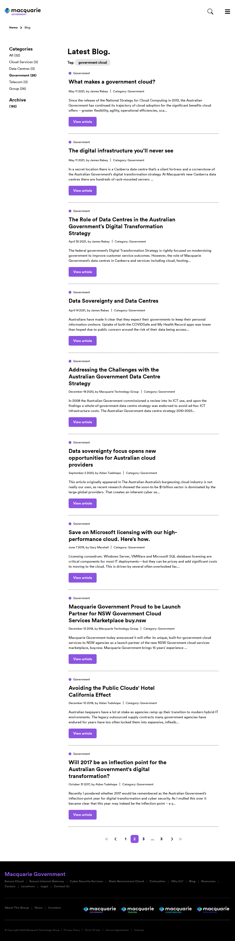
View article (82, 121)
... (152, 839)
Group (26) (17, 88)
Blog (192, 881)
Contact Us (62, 886)
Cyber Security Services (86, 881)
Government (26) (22, 75)
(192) (13, 106)
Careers (10, 886)
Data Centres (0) (22, 68)
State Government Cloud (126, 881)
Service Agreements (117, 930)
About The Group (17, 908)
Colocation (157, 881)
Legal (44, 886)
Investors (54, 908)
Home (13, 27)
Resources (208, 881)
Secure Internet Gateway (46, 881)
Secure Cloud (14, 881)
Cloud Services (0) (23, 62)
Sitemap (139, 930)
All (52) (14, 55)
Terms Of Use (92, 930)
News (38, 908)
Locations (28, 886)
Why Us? (177, 881)
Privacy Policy (72, 930)
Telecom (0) (18, 82)
